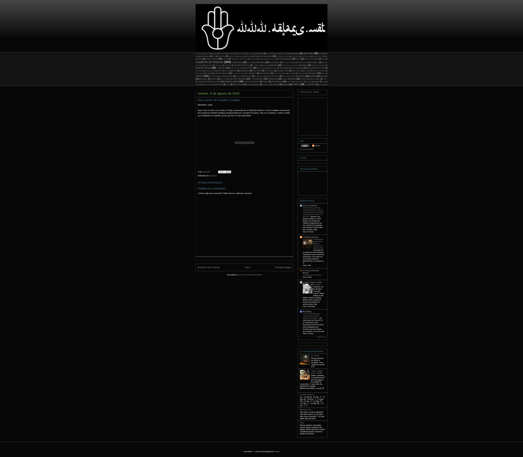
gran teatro (272, 68)
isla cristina (269, 71)
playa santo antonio (288, 76)
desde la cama (302, 62)
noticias (230, 76)
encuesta (228, 65)
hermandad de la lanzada (291, 68)
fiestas (304, 65)
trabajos (249, 84)
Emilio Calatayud (310, 206)
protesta (214, 79)
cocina (225, 59)
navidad (221, 76)
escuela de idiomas (242, 65)
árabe (277, 53)
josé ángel (307, 71)
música (199, 76)
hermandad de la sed (316, 68)
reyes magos (314, 79)
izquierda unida (283, 71)
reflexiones (273, 79)
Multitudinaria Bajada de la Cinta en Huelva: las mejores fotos (318, 243)
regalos (284, 79)
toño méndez (238, 84)
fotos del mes (235, 68)
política (313, 76)
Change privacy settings (309, 92)
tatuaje (198, 84)
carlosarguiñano (244, 56)
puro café (223, 79)
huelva (220, 71)
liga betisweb (265, 73)
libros (254, 73)
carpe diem (295, 56)
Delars (317, 146)
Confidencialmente (311, 237)
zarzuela (321, 84)
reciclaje (253, 79)
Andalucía (232, 53)
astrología (294, 53)
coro (298, 59)
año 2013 (269, 53)
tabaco (308, 81)
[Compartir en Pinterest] (229, 172)
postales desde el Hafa (312, 282)
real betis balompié (237, 79)
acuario (206, 53)
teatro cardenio (208, 84)
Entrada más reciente (209, 267)
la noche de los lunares (241, 73)
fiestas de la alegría (318, 65)
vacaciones (266, 84)
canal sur (222, 56)
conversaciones (284, 59)
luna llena (292, 73)
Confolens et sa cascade (312, 275)
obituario (239, 76)
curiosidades (275, 62)
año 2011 (250, 53)
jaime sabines (296, 71)
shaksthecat (277, 81)
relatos (293, 79)
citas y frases (212, 59)
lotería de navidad (280, 73)
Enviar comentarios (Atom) (250, 275)
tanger (316, 82)
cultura (249, 62)
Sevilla (265, 82)
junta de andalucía (319, 71)
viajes (285, 84)
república (304, 79)
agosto (214, 53)
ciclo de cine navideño (320, 56)
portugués (203, 79)
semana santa (231, 81)
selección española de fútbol (209, 82)
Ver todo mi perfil (306, 149)
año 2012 (259, 54)
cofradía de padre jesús (239, 59)
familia (274, 65)
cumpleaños (260, 62)
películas (248, 76)
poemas (301, 76)
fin (217, 68)
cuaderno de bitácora (209, 62)
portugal (323, 76)
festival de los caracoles (290, 65)
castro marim (305, 56)
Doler (302, 423)
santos (325, 79)
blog (320, 53)
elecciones (218, 65)
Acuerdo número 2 (307, 395)
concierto (253, 59)
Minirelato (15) (305, 410)
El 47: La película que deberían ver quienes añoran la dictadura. (311, 316)
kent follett (199, 73)
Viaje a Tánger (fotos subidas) (317, 372)
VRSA (313, 84)
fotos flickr (247, 68)
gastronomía (261, 68)
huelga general (210, 71)
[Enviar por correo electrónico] (219, 172)
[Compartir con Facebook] (227, 172)
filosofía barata (203, 67)
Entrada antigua (283, 267)
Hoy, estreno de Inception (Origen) (219, 100)
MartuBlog (307, 312)
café (214, 56)
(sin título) (315, 356)
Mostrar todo (321, 337)
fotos (224, 68)
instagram (244, 70)
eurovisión (256, 65)
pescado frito (259, 76)
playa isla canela (272, 76)
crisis (323, 59)
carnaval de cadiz (282, 56)
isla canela (257, 71)
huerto (227, 71)
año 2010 (241, 53)
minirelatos (312, 73)
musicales (213, 76)
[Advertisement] (320, 116)
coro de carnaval (311, 59)
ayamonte (308, 53)
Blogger (277, 451)
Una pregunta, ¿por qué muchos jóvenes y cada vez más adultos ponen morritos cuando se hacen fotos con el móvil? (313, 212)
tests (228, 84)
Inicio (247, 267)
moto (323, 73)
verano (276, 84)
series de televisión (252, 82)
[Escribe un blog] (222, 172)
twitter (256, 84)
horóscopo (199, 71)
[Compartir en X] (224, 172)
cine (200, 59)
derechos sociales (289, 62)
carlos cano (233, 56)
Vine (306, 84)
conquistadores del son (267, 59)
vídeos (296, 84)
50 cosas (199, 53)
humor (234, 71)
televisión (219, 84)
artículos (284, 53)
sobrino (289, 81)
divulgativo (314, 62)
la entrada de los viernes (217, 73)
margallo (301, 73)
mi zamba (317, 284)
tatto (323, 81)
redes (261, 79)
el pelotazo (208, 65)
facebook (266, 65)
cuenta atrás (237, 62)
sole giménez (299, 81)
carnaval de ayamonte (262, 56)
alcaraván (222, 53)
